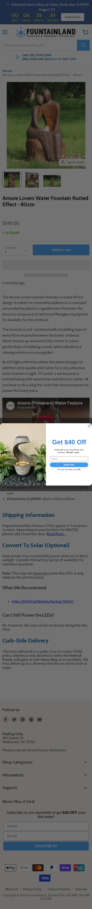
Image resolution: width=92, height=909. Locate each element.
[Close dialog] (89, 425)
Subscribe (69, 465)
